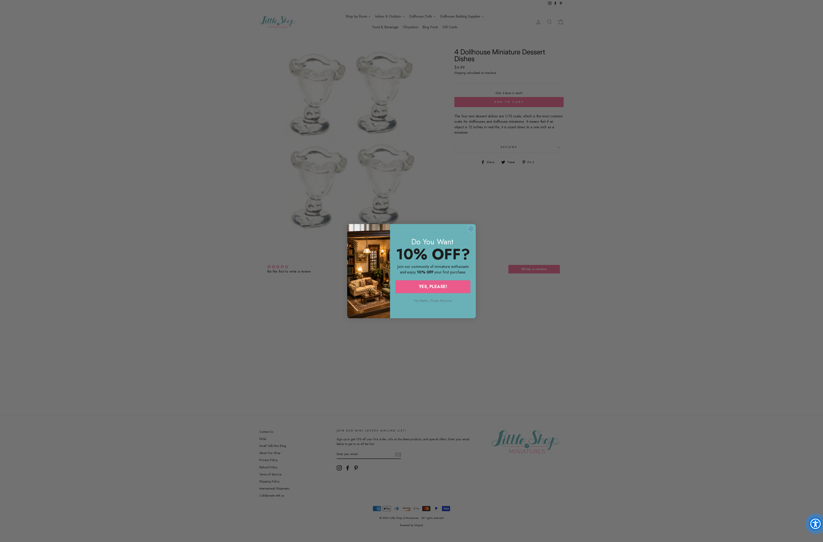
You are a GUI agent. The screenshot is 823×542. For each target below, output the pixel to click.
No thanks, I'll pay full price (433, 300)
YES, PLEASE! (433, 287)
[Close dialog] (471, 228)
